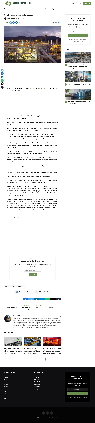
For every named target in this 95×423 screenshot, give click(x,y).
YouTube (18, 218)
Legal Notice (37, 386)
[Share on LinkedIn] (16, 22)
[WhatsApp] (2, 80)
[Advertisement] (33, 76)
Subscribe (87, 3)
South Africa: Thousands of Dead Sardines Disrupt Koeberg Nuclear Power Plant (77, 66)
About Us (36, 377)
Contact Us (37, 384)
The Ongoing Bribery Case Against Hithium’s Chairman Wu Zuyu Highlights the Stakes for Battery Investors (13, 351)
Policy (52, 9)
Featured (10, 9)
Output (59, 9)
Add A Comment (32, 359)
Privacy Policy (37, 389)
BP (23, 286)
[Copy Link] (2, 87)
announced (31, 88)
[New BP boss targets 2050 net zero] (32, 44)
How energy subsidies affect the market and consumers (79, 84)
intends (45, 88)
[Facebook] (2, 73)
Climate (29, 9)
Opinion (45, 9)
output (13, 90)
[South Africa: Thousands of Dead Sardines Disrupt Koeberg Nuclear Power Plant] (78, 57)
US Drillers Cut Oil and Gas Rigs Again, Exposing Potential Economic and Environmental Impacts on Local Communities (52, 351)
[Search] (90, 9)
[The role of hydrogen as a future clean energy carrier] (78, 94)
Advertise (36, 379)
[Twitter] (2, 70)
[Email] (2, 83)
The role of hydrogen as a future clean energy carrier (79, 102)
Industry (37, 9)
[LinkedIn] (2, 77)
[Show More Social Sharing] (19, 22)
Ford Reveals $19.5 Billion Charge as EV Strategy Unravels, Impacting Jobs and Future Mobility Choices (32, 351)
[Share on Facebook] (13, 22)
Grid (74, 9)
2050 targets (8, 286)
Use (22, 9)
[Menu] (4, 9)
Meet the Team (38, 381)
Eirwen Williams (10, 18)
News (16, 9)
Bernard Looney (17, 286)
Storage (67, 9)
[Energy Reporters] (17, 3)
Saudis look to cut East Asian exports (45, 307)
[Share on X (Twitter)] (10, 22)
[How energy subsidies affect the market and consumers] (78, 76)
